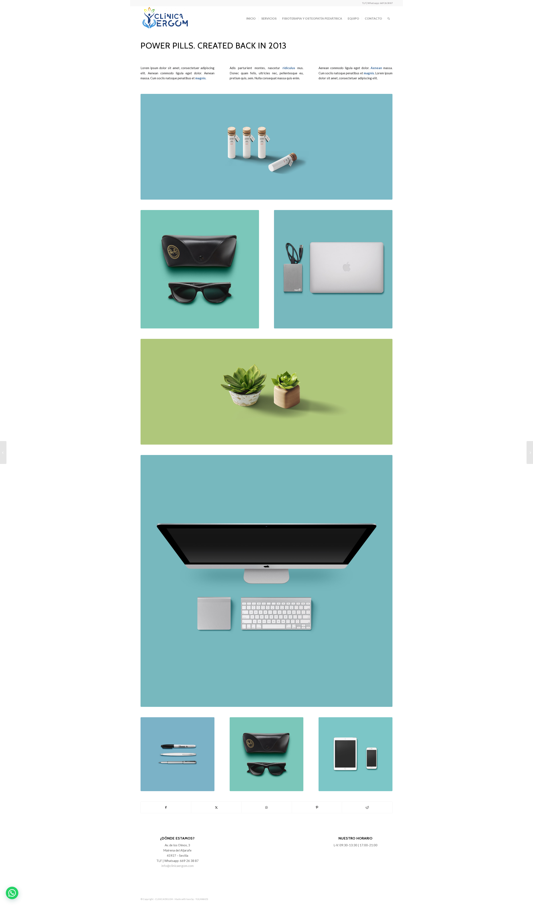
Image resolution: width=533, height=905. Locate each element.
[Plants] (266, 392)
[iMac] (266, 581)
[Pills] (266, 147)
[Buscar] (388, 18)
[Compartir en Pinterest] (317, 807)
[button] (12, 893)
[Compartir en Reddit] (367, 807)
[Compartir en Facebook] (166, 807)
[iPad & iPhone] (355, 754)
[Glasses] (200, 269)
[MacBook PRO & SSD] (3, 452)
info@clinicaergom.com (177, 866)
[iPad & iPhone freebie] (530, 452)
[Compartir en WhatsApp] (267, 807)
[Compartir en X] (216, 807)
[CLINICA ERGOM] (165, 18)
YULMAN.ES (202, 899)
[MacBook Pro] (333, 269)
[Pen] (177, 754)
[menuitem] (251, 18)
